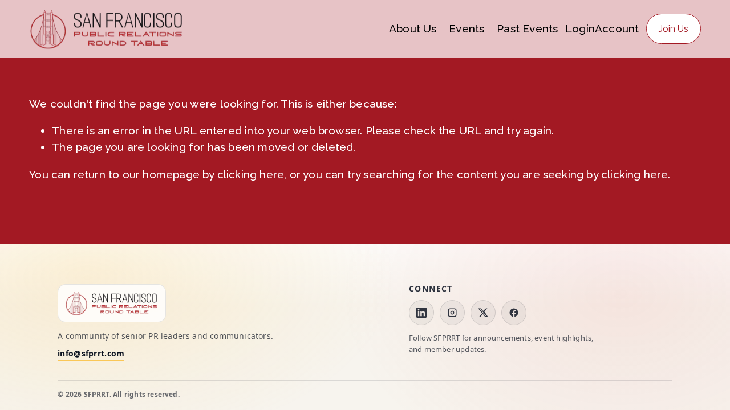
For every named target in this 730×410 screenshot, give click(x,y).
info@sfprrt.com (91, 354)
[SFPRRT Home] (112, 303)
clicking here (250, 174)
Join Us (673, 28)
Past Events (527, 28)
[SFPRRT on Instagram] (452, 312)
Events (466, 28)
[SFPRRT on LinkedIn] (421, 312)
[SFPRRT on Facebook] (513, 312)
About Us (413, 28)
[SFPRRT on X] (483, 312)
